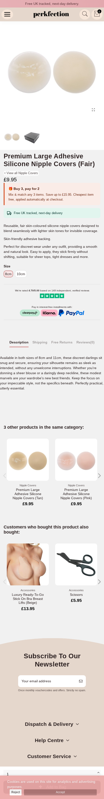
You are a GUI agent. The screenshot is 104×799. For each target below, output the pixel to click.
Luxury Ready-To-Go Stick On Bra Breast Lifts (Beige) (28, 599)
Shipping (39, 342)
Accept (60, 792)
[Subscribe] (81, 681)
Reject (15, 792)
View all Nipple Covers (22, 173)
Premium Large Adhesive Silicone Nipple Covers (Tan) (28, 494)
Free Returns (62, 342)
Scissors (76, 595)
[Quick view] (45, 446)
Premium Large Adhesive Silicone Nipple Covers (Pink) (76, 494)
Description (19, 342)
